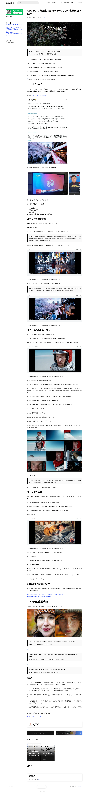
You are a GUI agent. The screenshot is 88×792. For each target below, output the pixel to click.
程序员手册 (10, 3)
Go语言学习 (66, 2)
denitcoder (80, 786)
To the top (42, 787)
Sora (34, 717)
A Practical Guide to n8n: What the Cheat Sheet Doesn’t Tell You (14, 28)
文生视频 (38, 717)
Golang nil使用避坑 (9, 32)
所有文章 (49, 2)
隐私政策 (80, 2)
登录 (38, 779)
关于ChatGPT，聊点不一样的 (48, 751)
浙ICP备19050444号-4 (44, 791)
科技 (72, 2)
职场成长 (54, 2)
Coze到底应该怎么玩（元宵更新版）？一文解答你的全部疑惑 (34, 751)
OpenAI (31, 717)
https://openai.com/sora (39, 95)
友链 (75, 2)
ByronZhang (37, 725)
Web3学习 (60, 2)
